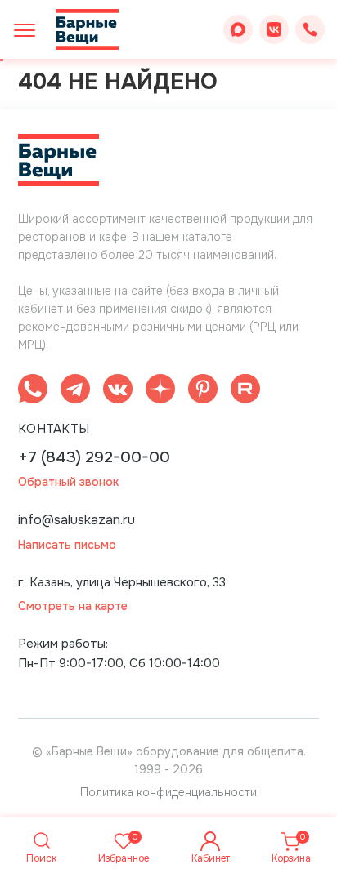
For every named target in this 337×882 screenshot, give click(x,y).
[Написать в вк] (118, 391)
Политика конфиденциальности (168, 792)
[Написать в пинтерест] (203, 391)
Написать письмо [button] (67, 545)
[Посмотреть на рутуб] (245, 391)
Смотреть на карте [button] (73, 606)
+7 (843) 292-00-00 (94, 457)
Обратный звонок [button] (68, 482)
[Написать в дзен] (160, 391)
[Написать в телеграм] (75, 391)
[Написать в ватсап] (32, 391)
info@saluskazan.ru (76, 519)
